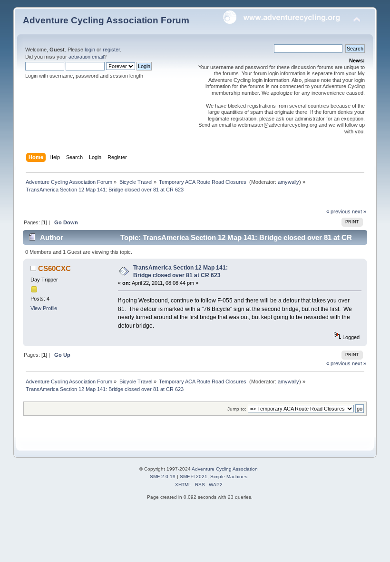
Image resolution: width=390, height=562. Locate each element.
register (111, 49)
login (90, 49)
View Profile (43, 308)
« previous (338, 211)
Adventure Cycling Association (225, 469)
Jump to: (236, 408)
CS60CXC (54, 268)
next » (359, 211)
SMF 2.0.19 (163, 476)
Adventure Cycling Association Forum (106, 20)
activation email (86, 57)
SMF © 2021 (193, 476)
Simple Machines (228, 476)
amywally (288, 182)
